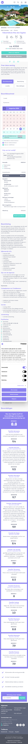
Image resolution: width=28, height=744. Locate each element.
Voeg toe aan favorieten (15, 56)
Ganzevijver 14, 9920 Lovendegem (14, 738)
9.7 (14, 497)
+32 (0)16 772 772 (7, 723)
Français (11, 732)
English (17, 732)
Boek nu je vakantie (14, 52)
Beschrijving (20, 81)
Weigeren (14, 398)
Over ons (3, 708)
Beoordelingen (20, 86)
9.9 (14, 527)
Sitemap (20, 742)
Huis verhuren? (18, 713)
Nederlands (4, 732)
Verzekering (17, 710)
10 (14, 613)
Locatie (8, 86)
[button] (18, 2)
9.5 (14, 469)
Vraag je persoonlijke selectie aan (6, 710)
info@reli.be (5, 725)
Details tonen (20, 385)
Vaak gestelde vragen (20, 708)
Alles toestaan (14, 390)
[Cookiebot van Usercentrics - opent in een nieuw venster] (20, 344)
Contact (3, 713)
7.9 (14, 563)
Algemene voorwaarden (13, 740)
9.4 (14, 441)
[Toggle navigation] (25, 2)
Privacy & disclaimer (11, 742)
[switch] (24, 372)
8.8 (14, 629)
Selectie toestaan (14, 394)
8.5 (14, 580)
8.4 (14, 543)
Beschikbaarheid (7, 81)
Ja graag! (22, 698)
